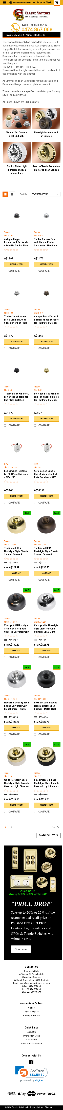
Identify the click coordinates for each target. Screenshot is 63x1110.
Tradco (7, 232)
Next (54, 827)
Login (39, 2)
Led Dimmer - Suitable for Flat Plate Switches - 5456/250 (16, 474)
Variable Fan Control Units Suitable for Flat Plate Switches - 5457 (45, 474)
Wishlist (31, 1008)
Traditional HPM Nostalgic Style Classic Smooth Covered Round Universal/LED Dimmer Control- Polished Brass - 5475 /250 (16, 552)
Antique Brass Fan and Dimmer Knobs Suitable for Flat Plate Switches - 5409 (46, 320)
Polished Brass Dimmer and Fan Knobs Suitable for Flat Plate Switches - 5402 (46, 397)
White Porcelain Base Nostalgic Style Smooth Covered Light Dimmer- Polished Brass (16, 783)
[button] (21, 949)
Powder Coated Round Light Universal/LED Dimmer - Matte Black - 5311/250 (46, 706)
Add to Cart (16, 573)
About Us (31, 1032)
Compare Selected (48, 835)
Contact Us (31, 1040)
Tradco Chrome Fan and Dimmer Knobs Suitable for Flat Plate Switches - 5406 (45, 243)
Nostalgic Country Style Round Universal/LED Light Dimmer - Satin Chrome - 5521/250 (16, 706)
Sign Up (49, 2)
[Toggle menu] (4, 4)
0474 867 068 (37, 29)
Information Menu (31, 1036)
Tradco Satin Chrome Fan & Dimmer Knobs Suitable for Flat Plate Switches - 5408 (15, 320)
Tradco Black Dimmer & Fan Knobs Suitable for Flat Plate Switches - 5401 (16, 397)
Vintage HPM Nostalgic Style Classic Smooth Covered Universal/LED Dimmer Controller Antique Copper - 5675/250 (16, 629)
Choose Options (16, 264)
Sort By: (23, 194)
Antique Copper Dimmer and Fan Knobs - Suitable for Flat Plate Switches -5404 (16, 243)
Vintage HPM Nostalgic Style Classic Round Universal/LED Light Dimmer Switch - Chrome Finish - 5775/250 (46, 629)
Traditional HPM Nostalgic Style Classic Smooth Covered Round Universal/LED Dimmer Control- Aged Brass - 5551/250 (46, 552)
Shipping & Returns (31, 1015)
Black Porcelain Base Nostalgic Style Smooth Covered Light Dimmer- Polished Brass (46, 783)
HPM (6, 464)
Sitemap (48, 1107)
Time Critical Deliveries (31, 1043)
